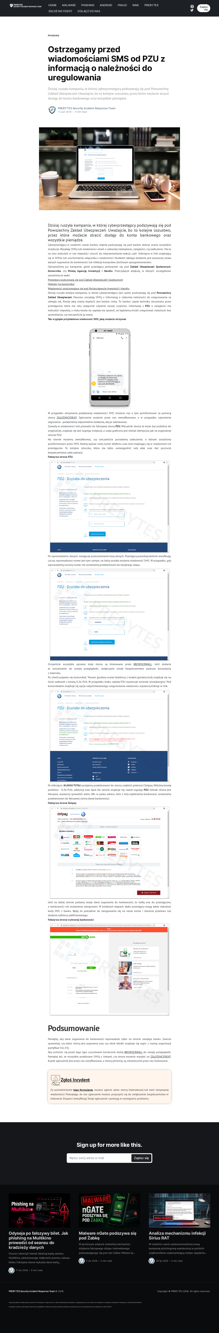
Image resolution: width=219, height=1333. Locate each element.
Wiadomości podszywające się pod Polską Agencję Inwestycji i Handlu (89, 288)
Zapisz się (204, 8)
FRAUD (122, 5)
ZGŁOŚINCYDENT (67, 417)
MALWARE (69, 5)
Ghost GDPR (107, 1307)
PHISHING (87, 5)
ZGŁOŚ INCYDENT (60, 11)
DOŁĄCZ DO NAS (89, 11)
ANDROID (106, 5)
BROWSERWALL (143, 664)
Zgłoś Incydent (75, 1079)
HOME (52, 5)
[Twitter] (192, 10)
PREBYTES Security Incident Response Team (32, 1291)
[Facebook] (192, 6)
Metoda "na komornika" (61, 284)
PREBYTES (151, 5)
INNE (135, 5)
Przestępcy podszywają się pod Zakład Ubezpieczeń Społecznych (85, 279)
